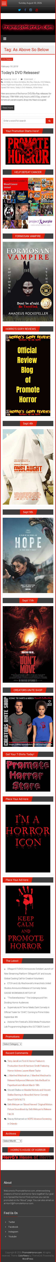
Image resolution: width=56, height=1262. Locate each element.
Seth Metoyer (13, 1104)
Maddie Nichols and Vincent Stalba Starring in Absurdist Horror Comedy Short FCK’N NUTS (28, 1095)
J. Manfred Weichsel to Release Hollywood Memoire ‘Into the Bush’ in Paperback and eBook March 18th (29, 1080)
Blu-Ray (30, 82)
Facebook (13, 1227)
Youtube (12, 1236)
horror (3, 85)
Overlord (26, 85)
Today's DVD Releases (23, 87)
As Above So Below (18, 82)
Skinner (45, 85)
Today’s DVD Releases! (20, 72)
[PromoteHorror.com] (28, 27)
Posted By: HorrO (10, 79)
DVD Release (7, 59)
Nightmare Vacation (14, 85)
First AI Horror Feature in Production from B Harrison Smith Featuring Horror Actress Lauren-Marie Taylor (28, 1066)
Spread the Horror (7, 87)
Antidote (7, 82)
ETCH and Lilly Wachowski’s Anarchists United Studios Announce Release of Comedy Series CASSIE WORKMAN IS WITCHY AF (27, 988)
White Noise (37, 87)
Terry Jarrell (12, 1061)
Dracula (37, 82)
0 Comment (28, 79)
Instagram (13, 1232)
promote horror (36, 85)
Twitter (12, 1222)
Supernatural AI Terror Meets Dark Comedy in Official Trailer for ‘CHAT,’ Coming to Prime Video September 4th (26, 1012)
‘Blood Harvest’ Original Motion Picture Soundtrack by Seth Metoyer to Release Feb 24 (29, 1109)
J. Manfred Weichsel (16, 1075)
